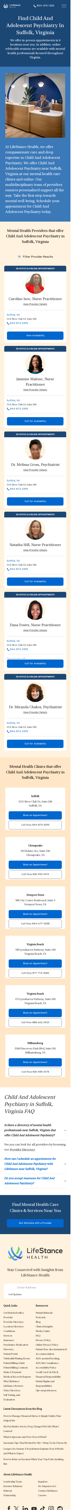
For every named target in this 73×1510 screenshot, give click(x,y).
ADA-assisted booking (48, 1358)
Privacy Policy (43, 1340)
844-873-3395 (19, 323)
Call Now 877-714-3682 (35, 973)
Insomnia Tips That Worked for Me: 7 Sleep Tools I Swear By (35, 1443)
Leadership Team (12, 1482)
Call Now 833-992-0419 (35, 874)
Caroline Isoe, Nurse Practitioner (35, 299)
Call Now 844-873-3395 (35, 825)
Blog (38, 1322)
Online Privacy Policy (47, 1345)
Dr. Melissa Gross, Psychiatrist (35, 465)
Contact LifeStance (48, 1491)
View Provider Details (35, 304)
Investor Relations (12, 1486)
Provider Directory (22, 1149)
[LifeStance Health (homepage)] (11, 6)
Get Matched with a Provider (35, 1223)
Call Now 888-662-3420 (35, 1022)
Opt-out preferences (46, 1390)
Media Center (43, 1331)
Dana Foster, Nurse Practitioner (35, 625)
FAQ (38, 1336)
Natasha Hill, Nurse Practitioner (35, 545)
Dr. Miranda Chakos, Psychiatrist (35, 707)
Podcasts (41, 1317)
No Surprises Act (47, 1486)
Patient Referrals (44, 1313)
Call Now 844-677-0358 (35, 924)
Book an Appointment (35, 815)
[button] (13, 1322)
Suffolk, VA (13, 315)
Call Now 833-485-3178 (35, 1072)
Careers (42, 1495)
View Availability (35, 336)
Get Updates (15, 1294)
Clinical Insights (44, 1326)
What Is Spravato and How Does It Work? (25, 1437)
